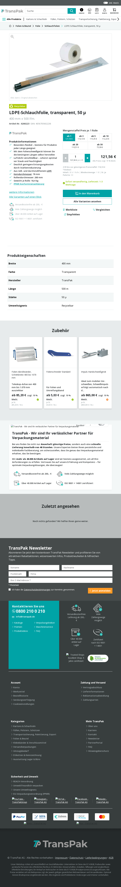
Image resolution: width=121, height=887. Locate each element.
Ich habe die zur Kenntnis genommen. (43, 589)
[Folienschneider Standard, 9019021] (60, 353)
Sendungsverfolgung (24, 699)
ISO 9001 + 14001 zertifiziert (28, 218)
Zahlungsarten (90, 699)
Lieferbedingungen (96, 857)
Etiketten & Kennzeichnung (27, 755)
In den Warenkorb (89, 193)
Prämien (18, 626)
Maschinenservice (44, 626)
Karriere (92, 730)
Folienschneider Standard (58, 371)
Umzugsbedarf (21, 751)
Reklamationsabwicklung (96, 695)
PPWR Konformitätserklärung (29, 184)
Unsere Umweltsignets (24, 789)
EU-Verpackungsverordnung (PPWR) (31, 793)
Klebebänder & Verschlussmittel (29, 742)
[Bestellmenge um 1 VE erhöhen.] (87, 158)
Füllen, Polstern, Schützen (62, 19)
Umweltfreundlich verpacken (28, 785)
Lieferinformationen (93, 691)
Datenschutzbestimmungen (37, 589)
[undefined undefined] (97, 659)
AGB (111, 857)
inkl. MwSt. (114, 2)
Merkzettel (19, 691)
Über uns (92, 726)
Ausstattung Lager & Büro (26, 759)
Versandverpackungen (24, 746)
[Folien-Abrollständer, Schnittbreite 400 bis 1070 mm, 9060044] (26, 353)
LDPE (49, 171)
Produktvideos (21, 631)
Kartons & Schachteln (36, 19)
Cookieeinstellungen (23, 704)
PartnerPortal (95, 742)
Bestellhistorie (20, 695)
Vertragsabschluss (92, 687)
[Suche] (72, 11)
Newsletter (94, 738)
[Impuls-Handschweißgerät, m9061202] (95, 353)
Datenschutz (77, 857)
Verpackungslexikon (45, 622)
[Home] (10, 25)
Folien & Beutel (21, 738)
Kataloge (18, 622)
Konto (16, 687)
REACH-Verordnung (23, 781)
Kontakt (92, 734)
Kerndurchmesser (23, 174)
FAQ (38, 631)
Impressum (61, 857)
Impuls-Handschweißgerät (93, 371)
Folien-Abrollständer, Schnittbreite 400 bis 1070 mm (24, 374)
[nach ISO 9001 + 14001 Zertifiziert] (98, 633)
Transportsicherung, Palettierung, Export (98, 19)
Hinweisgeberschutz (98, 751)
